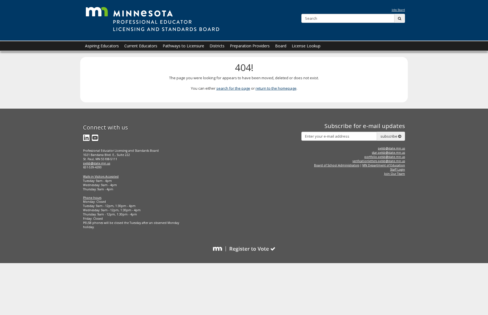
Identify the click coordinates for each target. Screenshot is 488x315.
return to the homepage (276, 88)
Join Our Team (394, 174)
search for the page (233, 88)
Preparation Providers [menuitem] (250, 46)
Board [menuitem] (280, 46)
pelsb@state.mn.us (96, 163)
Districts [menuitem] (217, 46)
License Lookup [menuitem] (306, 46)
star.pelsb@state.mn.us (388, 153)
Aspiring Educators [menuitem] (102, 46)
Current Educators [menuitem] (140, 46)
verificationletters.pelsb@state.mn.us (378, 161)
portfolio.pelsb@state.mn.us (384, 157)
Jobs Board (398, 10)
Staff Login (397, 169)
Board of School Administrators (336, 165)
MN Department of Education (383, 165)
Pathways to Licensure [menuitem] (183, 46)
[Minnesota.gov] (152, 18)
